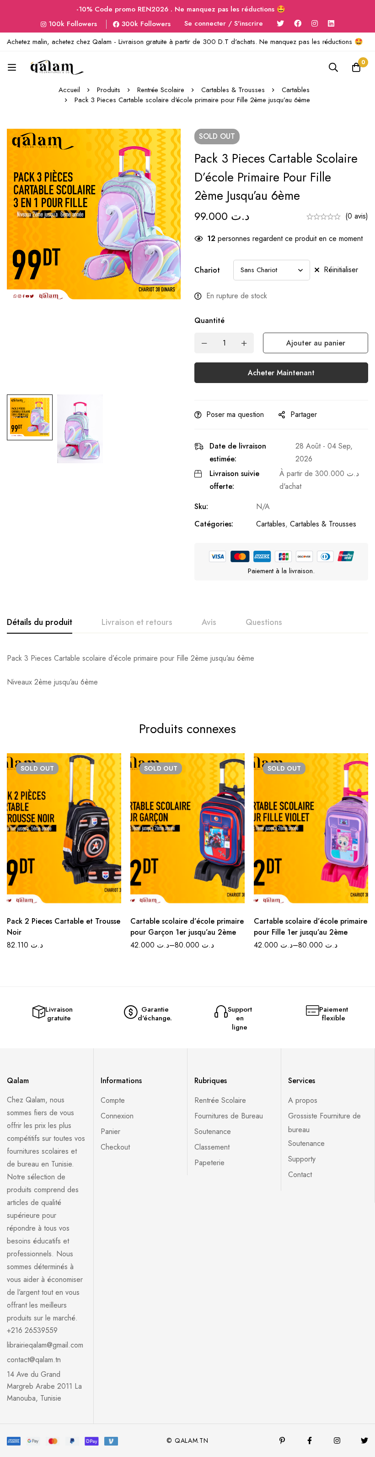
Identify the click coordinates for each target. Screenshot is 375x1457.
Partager (303, 414)
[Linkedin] (331, 23)
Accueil (69, 90)
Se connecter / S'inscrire (223, 23)
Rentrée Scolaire (160, 90)
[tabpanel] (187, 670)
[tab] (39, 623)
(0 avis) (356, 216)
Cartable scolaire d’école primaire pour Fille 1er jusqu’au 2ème (310, 926)
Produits (108, 90)
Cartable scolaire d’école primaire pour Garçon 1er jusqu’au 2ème (187, 926)
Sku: (201, 506)
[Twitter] (280, 23)
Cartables (296, 90)
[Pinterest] (282, 1440)
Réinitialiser (341, 269)
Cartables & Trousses (233, 90)
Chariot (207, 270)
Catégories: (213, 524)
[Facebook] (297, 23)
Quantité (209, 320)
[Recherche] (333, 67)
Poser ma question (235, 414)
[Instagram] (314, 23)
